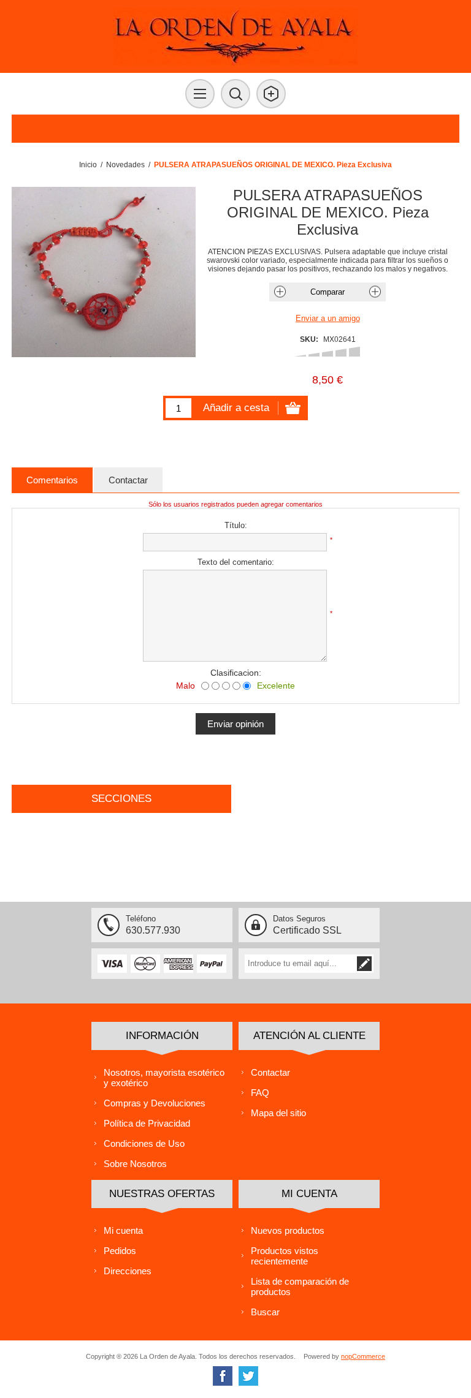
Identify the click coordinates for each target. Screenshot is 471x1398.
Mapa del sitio (278, 1113)
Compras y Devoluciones (154, 1103)
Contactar (270, 1072)
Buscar (265, 1312)
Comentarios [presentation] (52, 480)
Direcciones (127, 1271)
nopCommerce (363, 1356)
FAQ (260, 1092)
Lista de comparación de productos (300, 1286)
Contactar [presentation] (128, 480)
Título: (235, 525)
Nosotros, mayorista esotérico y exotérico (164, 1077)
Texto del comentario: (235, 562)
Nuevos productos (287, 1230)
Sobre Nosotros (135, 1163)
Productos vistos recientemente (284, 1255)
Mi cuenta (123, 1230)
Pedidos (120, 1250)
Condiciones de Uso (144, 1143)
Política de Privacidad (147, 1123)
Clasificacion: (235, 673)
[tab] (52, 480)
